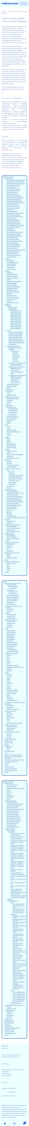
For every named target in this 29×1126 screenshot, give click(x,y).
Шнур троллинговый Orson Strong (15, 250)
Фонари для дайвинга (12, 599)
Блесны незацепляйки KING (16, 340)
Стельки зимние (10, 786)
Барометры (9, 547)
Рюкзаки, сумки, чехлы (11, 725)
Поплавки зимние (9, 1029)
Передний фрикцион (12, 262)
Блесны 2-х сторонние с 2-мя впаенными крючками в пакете (18, 842)
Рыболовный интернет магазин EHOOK (13, 1069)
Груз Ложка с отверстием (15, 478)
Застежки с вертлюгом (12, 465)
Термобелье (9, 795)
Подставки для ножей (12, 651)
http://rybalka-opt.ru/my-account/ (11, 167)
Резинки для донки (11, 558)
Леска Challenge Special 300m (14, 232)
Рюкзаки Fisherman (11, 726)
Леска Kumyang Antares (12, 206)
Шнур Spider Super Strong (13, 234)
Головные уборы (11, 419)
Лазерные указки (11, 604)
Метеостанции (10, 544)
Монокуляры (9, 609)
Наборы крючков (11, 447)
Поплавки (7, 519)
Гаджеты (7, 744)
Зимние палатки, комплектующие (14, 1005)
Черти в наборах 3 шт (18, 993)
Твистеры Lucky (15, 370)
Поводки (7, 449)
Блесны (8, 330)
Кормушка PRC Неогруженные (14, 501)
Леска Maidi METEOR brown (13, 199)
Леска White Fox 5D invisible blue (15, 181)
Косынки (8, 402)
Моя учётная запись (5, 1123)
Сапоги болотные (11, 430)
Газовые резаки (10, 623)
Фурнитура (8, 460)
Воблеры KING (12, 309)
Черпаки (8, 1017)
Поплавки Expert (11, 521)
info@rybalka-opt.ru (7, 150)
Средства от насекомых (11, 653)
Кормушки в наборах (12, 494)
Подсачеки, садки (9, 390)
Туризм (4, 581)
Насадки (8, 388)
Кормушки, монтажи (10, 489)
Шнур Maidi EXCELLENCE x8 (13, 236)
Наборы (8, 688)
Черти (12, 990)
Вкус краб (15, 354)
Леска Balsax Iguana (11, 211)
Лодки (6, 560)
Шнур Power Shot (11, 257)
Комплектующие (11, 269)
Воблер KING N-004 (16, 324)
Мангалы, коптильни (10, 711)
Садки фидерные (11, 395)
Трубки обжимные (11, 466)
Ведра (8, 540)
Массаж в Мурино (6, 1075)
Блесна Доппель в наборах (18, 833)
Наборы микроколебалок (15, 337)
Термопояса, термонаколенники (15, 788)
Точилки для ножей (11, 649)
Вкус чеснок (16, 361)
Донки (8, 554)
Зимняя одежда (9, 783)
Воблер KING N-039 (16, 314)
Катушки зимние (9, 1021)
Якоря (8, 566)
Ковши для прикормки (12, 503)
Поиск (14, 1123)
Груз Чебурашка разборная (16, 475)
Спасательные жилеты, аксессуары (14, 760)
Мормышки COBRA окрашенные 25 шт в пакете (18, 930)
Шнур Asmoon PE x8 (11, 248)
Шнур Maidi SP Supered (12, 239)
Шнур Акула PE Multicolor (13, 244)
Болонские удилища (12, 276)
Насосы (8, 568)
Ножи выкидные (11, 630)
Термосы (7, 613)
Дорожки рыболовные (12, 398)
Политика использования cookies (11, 1055)
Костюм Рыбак (13, 410)
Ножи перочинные (11, 644)
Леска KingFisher (11, 230)
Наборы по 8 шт (17, 958)
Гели (7, 656)
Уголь (8, 721)
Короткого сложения (12, 278)
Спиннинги (9, 272)
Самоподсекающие (11, 283)
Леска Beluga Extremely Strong (14, 213)
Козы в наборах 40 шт (18, 910)
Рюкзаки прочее (10, 728)
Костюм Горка (12, 414)
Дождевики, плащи (11, 416)
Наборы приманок (11, 386)
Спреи (8, 663)
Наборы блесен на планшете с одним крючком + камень (18, 896)
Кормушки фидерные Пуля (13, 498)
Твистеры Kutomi (15, 382)
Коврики (8, 733)
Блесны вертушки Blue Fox (16, 332)
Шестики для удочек (10, 1033)
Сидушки (8, 737)
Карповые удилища (11, 290)
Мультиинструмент (11, 646)
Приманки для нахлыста (13, 384)
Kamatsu (8, 442)
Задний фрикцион (11, 264)
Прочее (8, 423)
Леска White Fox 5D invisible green (15, 183)
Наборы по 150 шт (18, 948)
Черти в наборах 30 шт (19, 995)
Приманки (7, 304)
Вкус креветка (16, 356)
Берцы (8, 426)
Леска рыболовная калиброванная (16, 180)
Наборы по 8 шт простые (19, 963)
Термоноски (9, 797)
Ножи (6, 629)
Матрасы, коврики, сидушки (12, 732)
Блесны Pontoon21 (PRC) (15, 339)
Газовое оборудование (11, 620)
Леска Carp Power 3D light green (15, 197)
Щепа (8, 719)
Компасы (8, 747)
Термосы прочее (11, 618)
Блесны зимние (10, 830)
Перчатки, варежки (11, 785)
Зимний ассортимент (8, 781)
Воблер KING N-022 (16, 310)
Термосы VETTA (10, 616)
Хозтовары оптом (7, 1073)
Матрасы (8, 735)
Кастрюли (9, 676)
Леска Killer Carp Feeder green (14, 216)
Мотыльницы (10, 1015)
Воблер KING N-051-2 (16, 321)
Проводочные (10, 267)
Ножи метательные (11, 642)
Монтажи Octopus (11, 507)
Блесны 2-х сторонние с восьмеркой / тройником (17, 845)
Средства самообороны (11, 761)
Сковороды (9, 683)
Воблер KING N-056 (16, 323)
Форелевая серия (15, 351)
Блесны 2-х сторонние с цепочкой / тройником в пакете (17, 866)
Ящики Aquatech (10, 535)
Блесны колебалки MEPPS (16, 333)
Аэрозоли (9, 655)
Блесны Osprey (13, 344)
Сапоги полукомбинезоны (13, 431)
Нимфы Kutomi (15, 380)
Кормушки (9, 1012)
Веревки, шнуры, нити (11, 770)
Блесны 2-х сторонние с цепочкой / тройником (17, 862)
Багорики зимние (9, 1022)
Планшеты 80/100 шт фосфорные (18, 987)
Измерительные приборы (12, 542)
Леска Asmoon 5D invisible (13, 185)
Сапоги (8, 428)
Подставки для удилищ (12, 297)
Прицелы (9, 611)
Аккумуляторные (13, 586)
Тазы (7, 684)
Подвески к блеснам (16, 838)
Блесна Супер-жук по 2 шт (18, 837)
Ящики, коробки (9, 533)
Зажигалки (9, 627)
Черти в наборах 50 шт (19, 999)
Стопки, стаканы (11, 693)
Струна (8, 452)
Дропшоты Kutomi (16, 378)
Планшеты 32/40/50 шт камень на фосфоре (19, 976)
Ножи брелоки (10, 637)
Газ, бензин (9, 625)
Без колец (9, 293)
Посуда (7, 672)
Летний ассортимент (8, 177)
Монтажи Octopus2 (11, 508)
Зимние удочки (9, 1019)
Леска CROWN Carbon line (13, 227)
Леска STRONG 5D (11, 825)
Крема (8, 658)
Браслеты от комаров (12, 665)
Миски (8, 681)
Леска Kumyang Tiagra (12, 204)
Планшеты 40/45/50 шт (19, 982)
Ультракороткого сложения (14, 281)
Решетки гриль (10, 717)
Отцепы (8, 487)
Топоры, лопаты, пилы (11, 768)
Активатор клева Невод (13, 528)
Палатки (7, 763)
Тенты (6, 765)
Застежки (9, 463)
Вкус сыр (15, 359)
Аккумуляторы (10, 705)
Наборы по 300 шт (18, 955)
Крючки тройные (11, 445)
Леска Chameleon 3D (12, 192)
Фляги (8, 695)
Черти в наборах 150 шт (19, 992)
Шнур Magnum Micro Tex (13, 251)
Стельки (8, 435)
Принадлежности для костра (14, 723)
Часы (7, 549)
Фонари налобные (11, 585)
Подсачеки (9, 391)
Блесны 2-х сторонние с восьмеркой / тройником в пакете (18, 850)
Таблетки (9, 670)
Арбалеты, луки (9, 742)
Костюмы (9, 792)
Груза (7, 470)
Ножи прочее (10, 648)
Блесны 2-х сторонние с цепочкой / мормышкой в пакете (18, 858)
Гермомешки (9, 730)
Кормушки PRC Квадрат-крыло (15, 493)
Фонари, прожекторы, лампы (13, 583)
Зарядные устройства (12, 709)
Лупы (7, 749)
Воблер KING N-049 (16, 317)
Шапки (8, 790)
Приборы (9, 669)
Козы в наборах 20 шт (18, 904)
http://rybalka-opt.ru (18, 157)
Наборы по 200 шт (18, 950)
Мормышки (9, 899)
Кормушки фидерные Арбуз (14, 500)
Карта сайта (5, 1048)
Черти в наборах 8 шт (18, 1001)
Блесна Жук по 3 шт (16, 835)
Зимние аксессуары (10, 1010)
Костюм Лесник (13, 412)
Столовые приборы (11, 691)
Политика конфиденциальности (11, 1057)
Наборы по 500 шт (18, 957)
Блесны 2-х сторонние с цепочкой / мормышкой (17, 854)
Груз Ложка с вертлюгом (15, 477)
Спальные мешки (9, 767)
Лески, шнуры (8, 178)
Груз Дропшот (12, 482)
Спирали (8, 662)
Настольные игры (9, 751)
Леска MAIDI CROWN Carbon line (15, 225)
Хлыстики (9, 300)
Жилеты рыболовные (12, 417)
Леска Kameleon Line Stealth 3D (15, 809)
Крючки (7, 437)
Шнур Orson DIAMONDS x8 (13, 255)
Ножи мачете (10, 641)
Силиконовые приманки (13, 346)
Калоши (8, 433)
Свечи (8, 660)
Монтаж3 (9, 514)
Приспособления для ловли (12, 553)
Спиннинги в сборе (11, 274)
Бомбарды (9, 522)
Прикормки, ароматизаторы (12, 524)
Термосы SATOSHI (11, 614)
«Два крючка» (5, 1071)
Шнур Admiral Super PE (12, 827)
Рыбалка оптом (10, 3)
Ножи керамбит (10, 639)
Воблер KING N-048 (16, 316)
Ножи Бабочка (10, 635)
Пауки (8, 403)
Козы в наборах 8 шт (18, 912)
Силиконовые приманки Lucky (17, 367)
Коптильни (9, 714)
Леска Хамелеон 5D (11, 187)
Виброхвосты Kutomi (16, 377)
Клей (7, 570)
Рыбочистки (9, 698)
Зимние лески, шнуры (10, 801)
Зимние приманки (10, 829)
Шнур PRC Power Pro (12, 253)
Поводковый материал (12, 458)
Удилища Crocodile (11, 285)
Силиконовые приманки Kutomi (17, 375)
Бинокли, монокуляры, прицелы (13, 606)
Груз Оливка (12, 471)
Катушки (7, 259)
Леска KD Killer (10, 229)
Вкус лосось (16, 357)
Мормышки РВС (13, 901)
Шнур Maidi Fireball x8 (12, 237)
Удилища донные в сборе (13, 286)
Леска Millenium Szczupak (13, 223)
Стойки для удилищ (11, 299)
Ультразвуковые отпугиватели (15, 667)
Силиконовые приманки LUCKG (17, 363)
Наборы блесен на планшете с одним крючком (18, 893)
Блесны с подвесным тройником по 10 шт (16, 889)
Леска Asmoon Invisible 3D (13, 806)
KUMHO (8, 440)
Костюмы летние (11, 407)
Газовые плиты (10, 621)
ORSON (8, 438)
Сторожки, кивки (9, 1031)
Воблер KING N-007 (16, 326)
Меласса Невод (10, 530)
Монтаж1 (9, 510)
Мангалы (8, 712)
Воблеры (8, 306)
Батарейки (9, 707)
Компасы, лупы (9, 746)
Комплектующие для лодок (12, 561)
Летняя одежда (9, 405)
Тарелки (8, 686)
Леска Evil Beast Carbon (12, 222)
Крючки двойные (11, 444)
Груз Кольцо (12, 484)
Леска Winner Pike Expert (13, 220)
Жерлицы (7, 1024)
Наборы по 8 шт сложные (19, 970)
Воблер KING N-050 (16, 319)
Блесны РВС (12, 832)
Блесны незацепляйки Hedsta (17, 342)
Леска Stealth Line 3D (12, 194)
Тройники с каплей (16, 1002)
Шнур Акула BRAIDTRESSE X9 (14, 241)
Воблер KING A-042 (16, 328)
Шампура (9, 716)
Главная (5, 11)
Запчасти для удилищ (12, 302)
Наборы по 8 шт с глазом (19, 965)
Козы (12, 902)
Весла (8, 565)
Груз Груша (11, 473)
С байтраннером (11, 265)
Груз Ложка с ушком (14, 480)
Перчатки (9, 421)
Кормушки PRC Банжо (12, 491)
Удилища (7, 271)
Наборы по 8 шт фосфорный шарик (18, 972)
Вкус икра (15, 352)
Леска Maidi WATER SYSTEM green (15, 203)
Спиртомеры (10, 551)
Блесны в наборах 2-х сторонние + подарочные (18, 873)
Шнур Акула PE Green (12, 243)
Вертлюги (9, 461)
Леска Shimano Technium (13, 215)
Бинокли (8, 607)
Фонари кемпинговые (12, 595)
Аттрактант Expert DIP (12, 531)
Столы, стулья (8, 740)
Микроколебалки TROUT (15, 335)
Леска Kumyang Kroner (12, 813)
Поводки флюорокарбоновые (14, 454)
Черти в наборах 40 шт (19, 997)
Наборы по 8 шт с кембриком (17, 967)
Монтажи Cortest (11, 515)
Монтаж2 (9, 512)
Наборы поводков (11, 451)
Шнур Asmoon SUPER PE (13, 246)
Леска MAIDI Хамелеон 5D (13, 188)
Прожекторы (10, 602)
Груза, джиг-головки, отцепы (13, 468)
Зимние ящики (9, 1026)
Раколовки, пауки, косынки (12, 397)
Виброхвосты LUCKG (16, 365)
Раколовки (9, 400)
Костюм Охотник (13, 408)
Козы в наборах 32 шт (18, 909)
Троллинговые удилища (13, 292)
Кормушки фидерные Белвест (14, 496)
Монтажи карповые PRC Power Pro (16, 517)
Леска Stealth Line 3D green (13, 195)
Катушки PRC (10, 260)
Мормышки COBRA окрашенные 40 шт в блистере (18, 940)
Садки (8, 393)
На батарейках (13, 588)
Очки (6, 753)
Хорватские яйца (13, 307)
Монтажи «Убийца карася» (13, 505)
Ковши (8, 677)
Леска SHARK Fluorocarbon (13, 820)
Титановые (9, 456)
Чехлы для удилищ (11, 295)
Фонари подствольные (12, 597)
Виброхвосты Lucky (16, 368)
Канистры (9, 697)
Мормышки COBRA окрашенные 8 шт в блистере (18, 945)
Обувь (6, 425)
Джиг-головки (10, 486)
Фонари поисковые (11, 600)
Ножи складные (10, 632)
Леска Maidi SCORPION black (14, 201)
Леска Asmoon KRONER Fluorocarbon (12, 208)
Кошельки (9, 1013)
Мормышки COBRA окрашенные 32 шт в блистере (18, 935)
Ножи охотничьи (11, 634)
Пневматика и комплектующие (13, 754)
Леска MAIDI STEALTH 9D (13, 190)
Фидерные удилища (11, 288)
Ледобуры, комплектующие (12, 1028)
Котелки (8, 674)
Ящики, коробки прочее (13, 538)
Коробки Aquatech (11, 537)
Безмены (8, 545)
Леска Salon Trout (11, 218)
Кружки (8, 556)
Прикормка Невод (11, 526)
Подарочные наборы (12, 690)
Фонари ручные (10, 590)
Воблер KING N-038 (16, 312)
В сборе (8, 279)
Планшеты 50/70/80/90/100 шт (18, 984)
